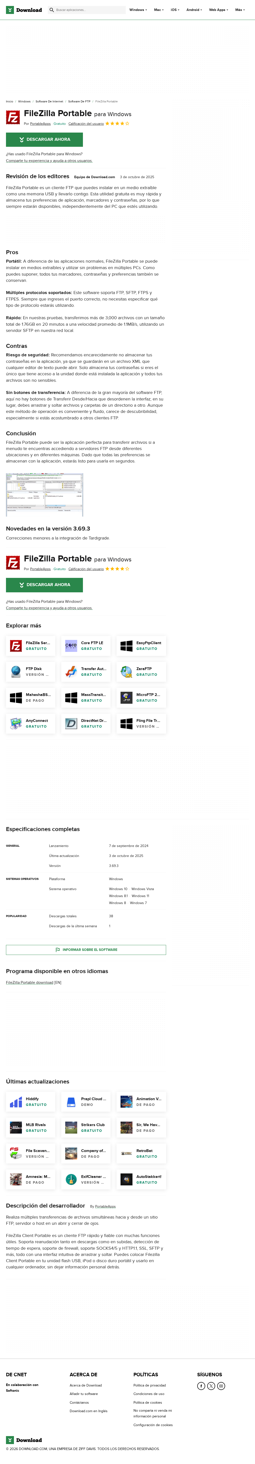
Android (193, 10)
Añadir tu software (84, 1394)
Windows (136, 10)
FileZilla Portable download (29, 982)
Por (37, 124)
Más (238, 10)
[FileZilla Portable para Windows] (13, 117)
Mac (157, 10)
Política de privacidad (149, 1385)
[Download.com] (24, 10)
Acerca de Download (86, 1385)
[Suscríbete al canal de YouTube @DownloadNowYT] (221, 1386)
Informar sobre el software (90, 950)
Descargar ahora (48, 139)
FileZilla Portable (77, 113)
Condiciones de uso (148, 1394)
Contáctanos (79, 1402)
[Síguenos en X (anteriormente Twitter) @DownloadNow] (211, 1386)
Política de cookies (147, 1402)
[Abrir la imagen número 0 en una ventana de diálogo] (44, 495)
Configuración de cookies (153, 1425)
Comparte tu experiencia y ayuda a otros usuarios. (49, 160)
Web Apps (217, 10)
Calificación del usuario (86, 124)
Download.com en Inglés (89, 1411)
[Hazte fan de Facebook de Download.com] (201, 1386)
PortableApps (105, 1206)
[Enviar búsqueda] (52, 10)
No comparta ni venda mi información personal (152, 1413)
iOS (174, 10)
